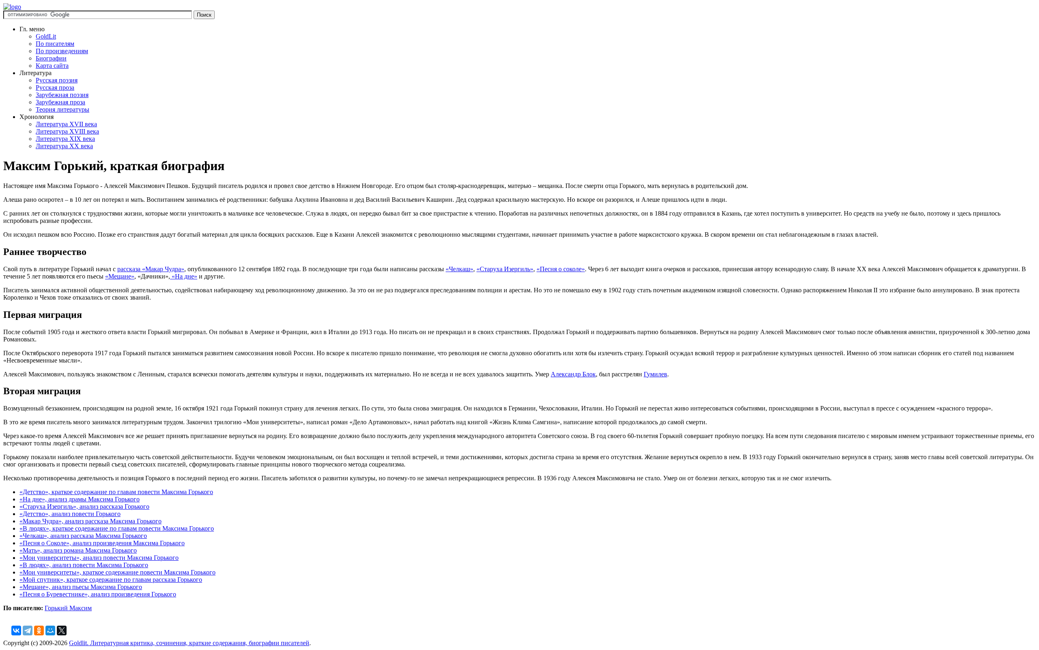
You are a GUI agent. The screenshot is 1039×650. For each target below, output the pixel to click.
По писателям (55, 43)
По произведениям (62, 51)
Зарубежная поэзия (62, 94)
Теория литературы (62, 109)
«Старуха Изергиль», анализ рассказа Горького (84, 506)
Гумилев (655, 374)
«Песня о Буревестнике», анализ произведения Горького (97, 594)
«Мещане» (119, 276)
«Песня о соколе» (561, 269)
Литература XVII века (66, 124)
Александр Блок (573, 374)
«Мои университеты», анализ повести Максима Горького (99, 557)
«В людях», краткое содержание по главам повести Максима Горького (116, 528)
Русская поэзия (57, 80)
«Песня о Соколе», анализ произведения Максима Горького (102, 543)
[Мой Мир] (50, 630)
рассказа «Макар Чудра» (150, 269)
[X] (62, 630)
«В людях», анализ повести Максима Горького (83, 564)
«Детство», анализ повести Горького (70, 513)
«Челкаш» (459, 269)
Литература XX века (64, 146)
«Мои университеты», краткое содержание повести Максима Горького (117, 572)
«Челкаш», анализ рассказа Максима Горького (83, 535)
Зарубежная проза (60, 102)
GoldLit (46, 36)
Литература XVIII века (67, 131)
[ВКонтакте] (16, 630)
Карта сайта (52, 65)
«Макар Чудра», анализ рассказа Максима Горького (90, 521)
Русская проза (55, 87)
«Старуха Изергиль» (504, 269)
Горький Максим (68, 608)
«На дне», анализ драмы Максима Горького (79, 499)
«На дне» (183, 276)
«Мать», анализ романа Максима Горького (78, 550)
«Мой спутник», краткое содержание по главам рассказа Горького (110, 579)
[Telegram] (27, 630)
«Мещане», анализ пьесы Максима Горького (80, 586)
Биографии (51, 58)
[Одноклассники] (39, 630)
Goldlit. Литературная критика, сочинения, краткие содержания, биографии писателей (189, 642)
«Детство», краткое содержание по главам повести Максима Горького (116, 491)
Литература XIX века (65, 138)
